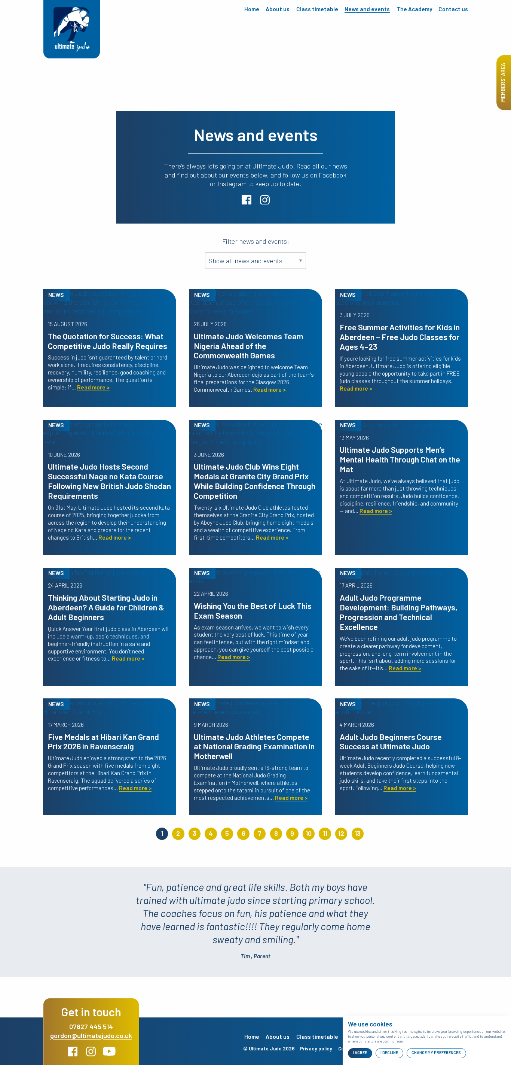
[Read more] (109, 301)
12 (341, 833)
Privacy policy (316, 1048)
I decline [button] (389, 1052)
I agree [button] (360, 1052)
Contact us (453, 9)
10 (309, 833)
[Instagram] (92, 1054)
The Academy (414, 9)
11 (325, 833)
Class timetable (317, 9)
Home (251, 9)
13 (358, 833)
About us (278, 9)
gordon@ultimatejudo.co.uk (91, 1035)
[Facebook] (73, 1054)
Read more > (93, 387)
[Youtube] (109, 1054)
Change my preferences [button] (436, 1052)
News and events (367, 9)
